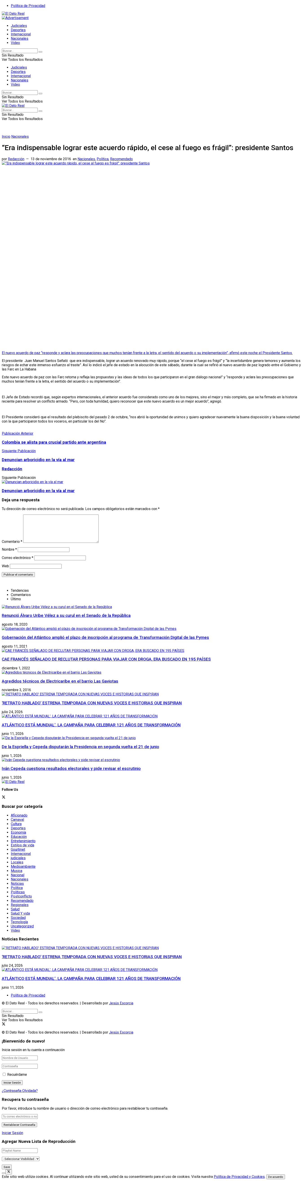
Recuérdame (17, 1074)
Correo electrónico (17, 558)
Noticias (17, 883)
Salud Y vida (20, 913)
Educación (19, 837)
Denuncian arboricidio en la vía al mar (38, 490)
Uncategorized (22, 926)
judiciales (18, 858)
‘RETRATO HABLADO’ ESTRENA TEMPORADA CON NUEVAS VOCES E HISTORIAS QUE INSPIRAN (92, 703)
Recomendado (121, 159)
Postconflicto (21, 896)
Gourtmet (18, 849)
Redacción (16, 159)
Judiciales (19, 26)
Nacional (17, 875)
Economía (18, 832)
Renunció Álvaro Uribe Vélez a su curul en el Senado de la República (66, 615)
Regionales (20, 905)
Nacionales (19, 38)
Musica (16, 871)
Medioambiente (23, 866)
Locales (17, 862)
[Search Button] (40, 52)
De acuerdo (275, 1177)
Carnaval (17, 819)
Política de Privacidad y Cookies (239, 1176)
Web (5, 566)
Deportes (18, 30)
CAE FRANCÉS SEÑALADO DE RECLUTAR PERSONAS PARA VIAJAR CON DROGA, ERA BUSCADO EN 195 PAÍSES (106, 659)
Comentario (12, 541)
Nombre (9, 549)
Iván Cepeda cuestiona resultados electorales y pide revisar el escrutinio (71, 768)
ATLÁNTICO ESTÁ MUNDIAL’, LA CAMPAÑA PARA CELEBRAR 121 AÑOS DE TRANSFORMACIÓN (91, 725)
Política (103, 159)
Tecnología (19, 922)
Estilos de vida (22, 845)
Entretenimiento (23, 841)
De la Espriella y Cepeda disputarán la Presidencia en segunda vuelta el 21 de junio (80, 746)
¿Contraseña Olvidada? (20, 1091)
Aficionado (19, 815)
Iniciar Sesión (12, 1133)
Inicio (6, 136)
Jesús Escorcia (121, 1003)
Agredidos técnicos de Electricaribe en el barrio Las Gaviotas (60, 681)
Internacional (21, 34)
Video (15, 43)
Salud (15, 909)
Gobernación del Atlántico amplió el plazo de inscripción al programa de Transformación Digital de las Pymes (105, 637)
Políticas (18, 892)
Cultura (16, 824)
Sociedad (18, 918)
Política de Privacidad (28, 6)
